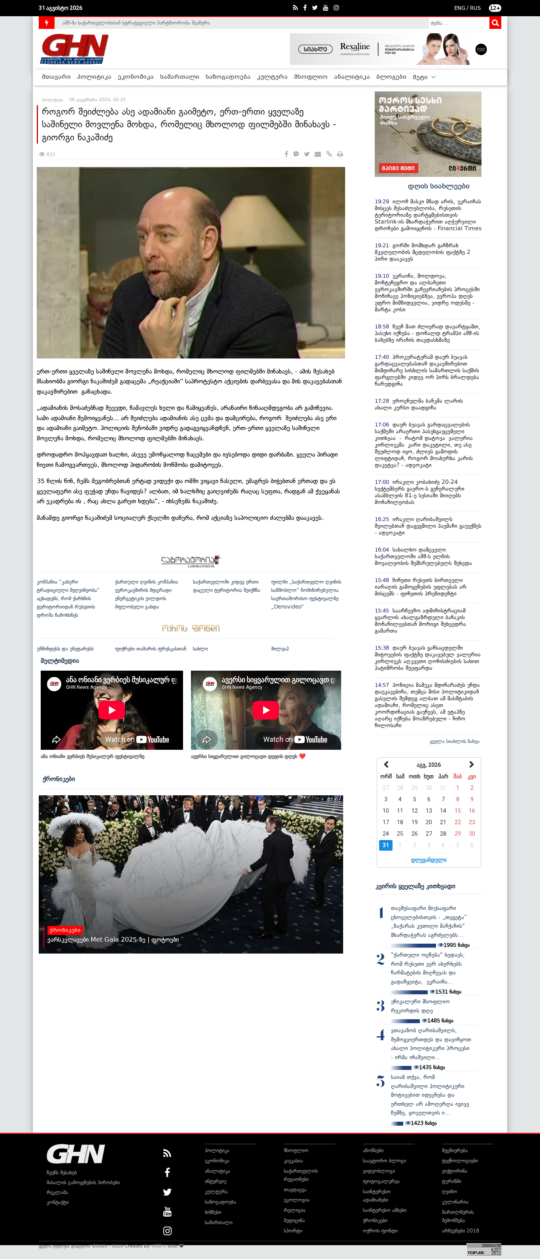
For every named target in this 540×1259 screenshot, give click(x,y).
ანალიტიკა (352, 77)
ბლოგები (391, 77)
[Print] (340, 154)
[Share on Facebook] (286, 154)
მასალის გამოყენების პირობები (83, 1182)
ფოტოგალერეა (381, 1181)
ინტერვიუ (216, 1181)
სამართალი (179, 77)
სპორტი (293, 1231)
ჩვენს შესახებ (62, 1173)
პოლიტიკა (94, 77)
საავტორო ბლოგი (384, 1161)
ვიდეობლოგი (379, 1171)
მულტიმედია (60, 660)
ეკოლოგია (297, 1200)
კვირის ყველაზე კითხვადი (415, 886)
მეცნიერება (455, 1150)
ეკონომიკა (136, 77)
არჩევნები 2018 (460, 1231)
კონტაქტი (58, 1202)
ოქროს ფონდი (380, 1231)
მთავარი (56, 77)
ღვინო (449, 1192)
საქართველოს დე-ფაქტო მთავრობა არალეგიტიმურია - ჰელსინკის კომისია (151, 24)
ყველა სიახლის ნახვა (455, 741)
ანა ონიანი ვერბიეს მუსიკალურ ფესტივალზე (92, 756)
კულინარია (455, 1202)
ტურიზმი (451, 1181)
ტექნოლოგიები (460, 1161)
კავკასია (293, 1161)
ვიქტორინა (454, 1171)
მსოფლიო (311, 77)
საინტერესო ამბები (384, 1210)
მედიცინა (294, 1220)
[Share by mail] (318, 154)
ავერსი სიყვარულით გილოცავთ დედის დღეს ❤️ (248, 756)
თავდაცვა (295, 1190)
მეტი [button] (421, 77)
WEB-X (158, 1246)
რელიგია (295, 1210)
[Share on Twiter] (307, 154)
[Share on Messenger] (296, 154)
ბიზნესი (213, 1212)
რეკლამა (57, 1192)
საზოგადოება (228, 77)
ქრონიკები (59, 779)
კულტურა (272, 77)
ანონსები (373, 1150)
